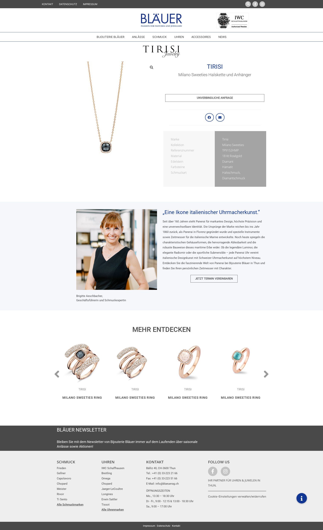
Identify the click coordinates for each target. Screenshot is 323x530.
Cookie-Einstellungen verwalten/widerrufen (237, 496)
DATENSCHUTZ (68, 4)
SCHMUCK (66, 461)
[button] (151, 67)
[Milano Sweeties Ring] (82, 361)
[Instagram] (262, 4)
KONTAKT (47, 4)
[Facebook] (255, 4)
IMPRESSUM (90, 4)
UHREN (108, 461)
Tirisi (215, 66)
